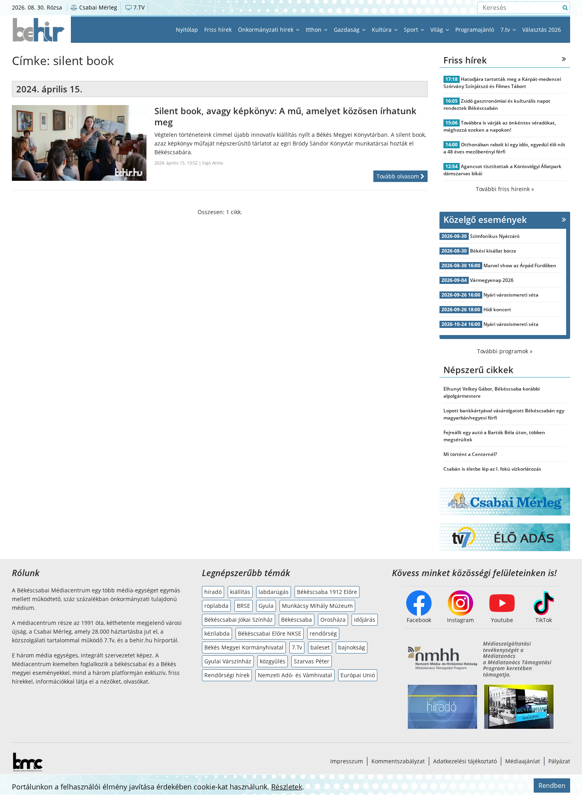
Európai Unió (357, 675)
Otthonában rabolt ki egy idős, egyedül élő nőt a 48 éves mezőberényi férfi (504, 148)
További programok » (505, 351)
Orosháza (333, 619)
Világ (437, 29)
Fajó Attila (212, 163)
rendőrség (323, 633)
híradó (213, 592)
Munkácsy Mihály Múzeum (317, 605)
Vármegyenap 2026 (492, 280)
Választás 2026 (541, 29)
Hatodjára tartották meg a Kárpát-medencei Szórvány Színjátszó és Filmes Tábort (502, 83)
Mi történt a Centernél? (470, 454)
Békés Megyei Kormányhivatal (243, 647)
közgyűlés (272, 661)
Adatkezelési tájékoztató (465, 761)
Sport (412, 29)
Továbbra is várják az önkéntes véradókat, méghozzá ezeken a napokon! (499, 126)
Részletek (286, 786)
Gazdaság (347, 29)
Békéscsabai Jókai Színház (238, 619)
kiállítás (240, 592)
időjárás (364, 619)
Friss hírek (218, 29)
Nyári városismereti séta (510, 294)
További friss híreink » (505, 189)
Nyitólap (187, 29)
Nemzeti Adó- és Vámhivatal (295, 675)
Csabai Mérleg (97, 7)
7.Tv (297, 647)
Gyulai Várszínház (227, 661)
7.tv (506, 29)
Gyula (266, 605)
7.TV (138, 7)
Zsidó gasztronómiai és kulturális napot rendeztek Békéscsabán (496, 104)
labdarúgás (274, 592)
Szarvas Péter (311, 661)
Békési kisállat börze (493, 250)
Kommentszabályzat (398, 761)
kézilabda (217, 633)
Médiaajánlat (522, 761)
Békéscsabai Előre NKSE (269, 633)
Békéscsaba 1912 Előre (327, 592)
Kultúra (382, 29)
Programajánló (474, 29)
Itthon (314, 29)
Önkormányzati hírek (266, 29)
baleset (320, 647)
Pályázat (559, 761)
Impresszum (346, 761)
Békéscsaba (296, 619)
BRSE (243, 605)
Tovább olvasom (398, 176)
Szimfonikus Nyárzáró (494, 236)
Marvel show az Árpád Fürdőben (519, 265)
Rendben (551, 785)
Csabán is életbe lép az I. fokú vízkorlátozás (492, 469)
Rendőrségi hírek (226, 675)
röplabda (216, 605)
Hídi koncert (497, 309)
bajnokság (351, 647)
